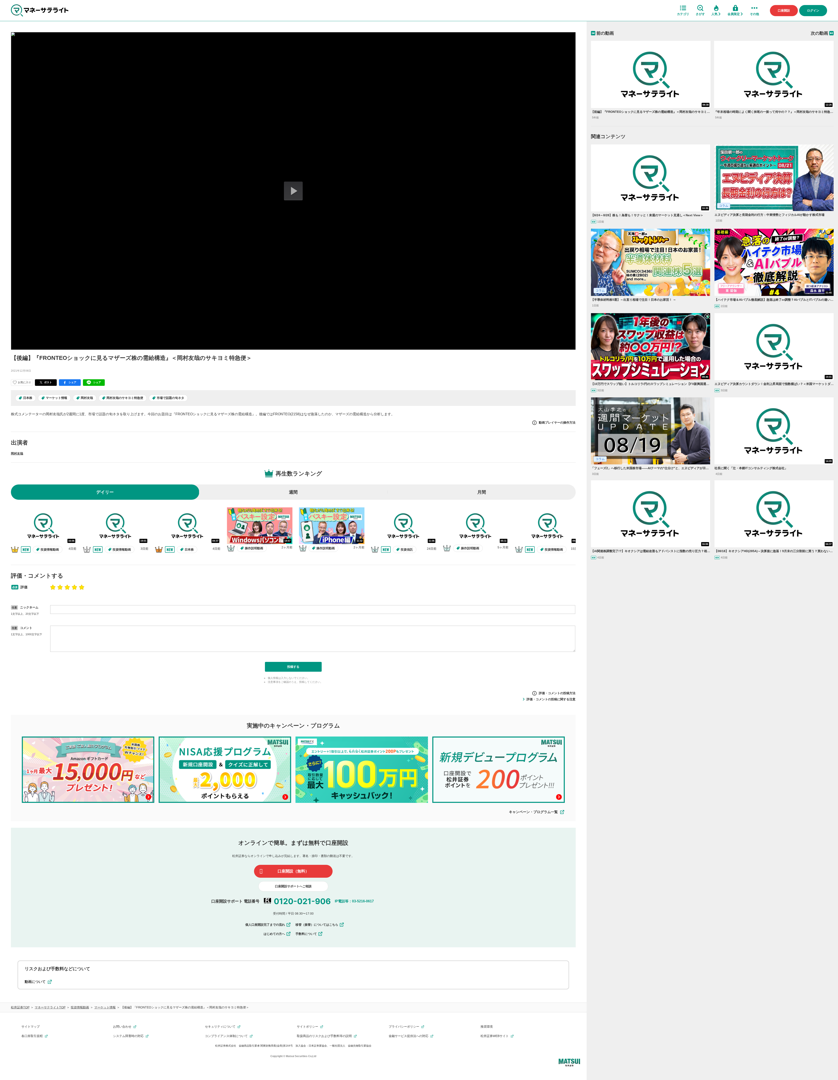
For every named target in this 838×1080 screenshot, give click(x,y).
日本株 (27, 398)
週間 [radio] (293, 492)
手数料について (306, 934)
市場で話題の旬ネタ (170, 398)
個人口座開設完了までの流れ (265, 924)
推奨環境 (487, 1026)
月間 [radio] (481, 492)
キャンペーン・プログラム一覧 (533, 812)
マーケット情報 (56, 398)
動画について (35, 982)
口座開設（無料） (293, 871)
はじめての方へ (274, 934)
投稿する (293, 666)
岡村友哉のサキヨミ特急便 (124, 398)
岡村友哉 (87, 398)
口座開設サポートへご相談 (293, 886)
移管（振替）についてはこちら (316, 924)
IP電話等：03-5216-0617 (354, 901)
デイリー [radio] (105, 492)
